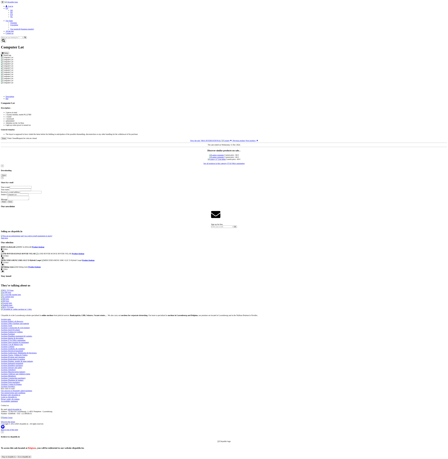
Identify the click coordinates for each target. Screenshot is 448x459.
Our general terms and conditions (13, 393)
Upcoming (14, 25)
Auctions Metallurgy (8, 376)
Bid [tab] (7, 99)
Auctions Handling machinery (12, 366)
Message (4, 199)
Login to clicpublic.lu (9, 397)
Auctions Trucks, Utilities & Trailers (14, 355)
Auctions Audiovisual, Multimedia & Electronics (19, 353)
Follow (5, 53)
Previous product (238, 141)
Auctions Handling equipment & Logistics (16, 336)
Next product (251, 141)
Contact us (9, 33)
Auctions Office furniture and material (15, 324)
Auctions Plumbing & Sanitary (12, 380)
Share (4, 138)
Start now (4, 238)
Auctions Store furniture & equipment (15, 342)
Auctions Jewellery (8, 386)
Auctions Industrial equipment (12, 363)
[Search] (25, 37)
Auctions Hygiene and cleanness (13, 357)
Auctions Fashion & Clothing (12, 332)
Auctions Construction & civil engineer (15, 328)
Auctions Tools (6, 326)
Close (4, 175)
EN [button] (7, 8)
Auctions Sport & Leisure (10, 330)
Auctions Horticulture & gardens (13, 359)
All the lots (10, 31)
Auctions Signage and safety (11, 368)
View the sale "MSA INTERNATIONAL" (206, 141)
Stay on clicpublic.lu (9, 457)
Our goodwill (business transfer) (22, 29)
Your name (5, 190)
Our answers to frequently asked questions (16, 391)
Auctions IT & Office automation (13, 340)
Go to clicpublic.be (24, 457)
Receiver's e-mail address (10, 192)
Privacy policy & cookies (10, 399)
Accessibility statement (9, 401)
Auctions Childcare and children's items (15, 374)
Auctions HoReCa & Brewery (12, 321)
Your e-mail (5, 187)
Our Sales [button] (9, 21)
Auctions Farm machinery (10, 382)
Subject (3, 194)
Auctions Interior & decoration (12, 338)
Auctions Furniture (8, 334)
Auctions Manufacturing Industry (13, 372)
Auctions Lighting (7, 347)
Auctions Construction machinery (13, 378)
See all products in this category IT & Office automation (224, 163)
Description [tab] (10, 97)
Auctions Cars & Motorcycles (12, 345)
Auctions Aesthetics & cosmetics (13, 349)
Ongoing (13, 23)
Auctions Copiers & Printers (11, 384)
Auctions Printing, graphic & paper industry (17, 361)
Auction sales (6, 319)
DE (11, 10)
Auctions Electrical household (12, 351)
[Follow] (2, 251)
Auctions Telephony (8, 370)
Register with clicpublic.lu (10, 395)
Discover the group (8, 422)
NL (11, 17)
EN (11, 15)
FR (11, 13)
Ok (235, 227)
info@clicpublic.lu (14, 409)
